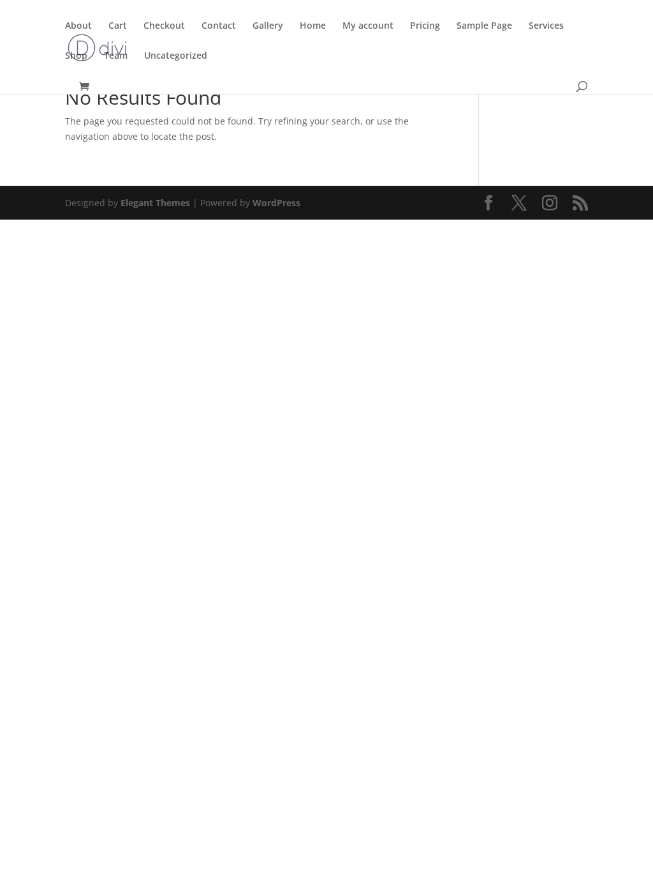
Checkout (164, 26)
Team (116, 56)
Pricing (425, 26)
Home (313, 26)
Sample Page (484, 26)
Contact (219, 26)
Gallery (268, 26)
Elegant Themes (155, 203)
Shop (76, 56)
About (78, 26)
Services (546, 26)
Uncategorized (175, 56)
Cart (117, 26)
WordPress (276, 203)
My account (367, 26)
